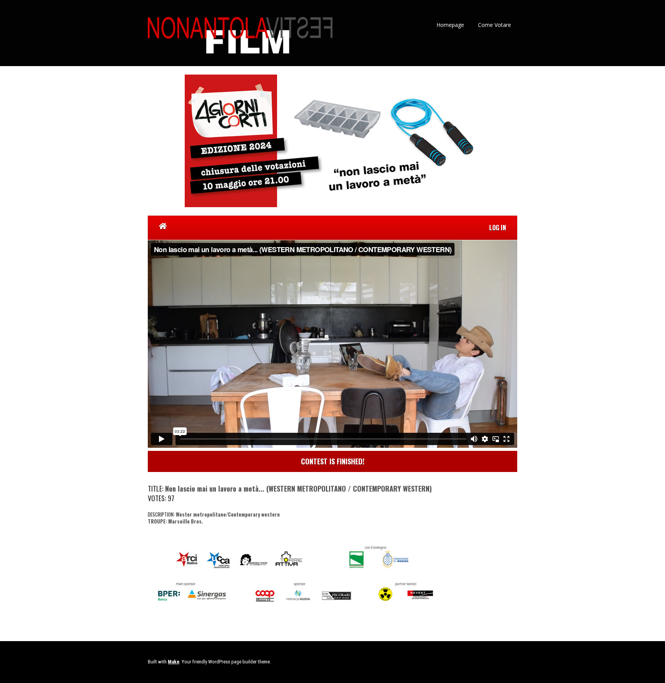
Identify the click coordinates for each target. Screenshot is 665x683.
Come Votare (494, 24)
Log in (497, 227)
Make (173, 662)
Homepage (450, 24)
